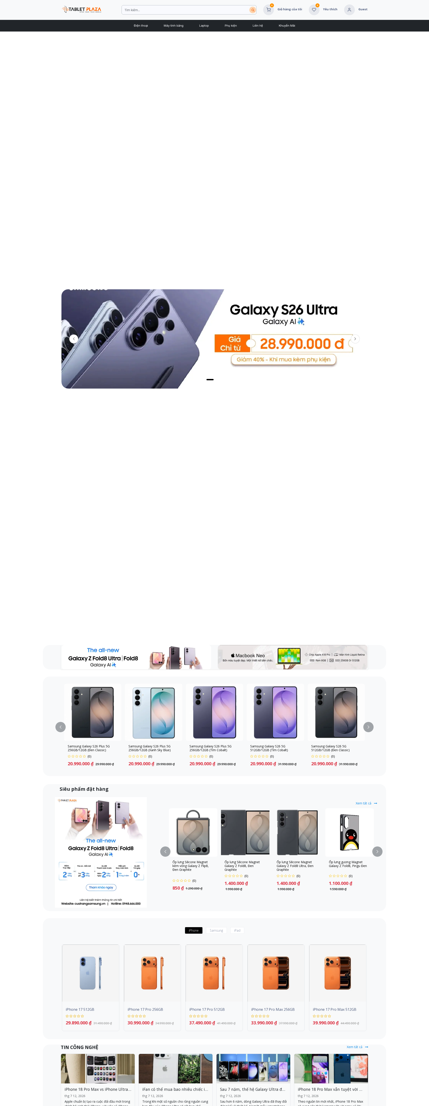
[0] (268, 9)
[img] (355, 339)
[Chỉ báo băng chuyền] (199, 379)
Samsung (216, 930)
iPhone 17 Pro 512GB (207, 1009)
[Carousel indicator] (216, 379)
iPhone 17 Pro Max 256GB (273, 1009)
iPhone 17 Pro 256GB (145, 1009)
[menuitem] (141, 26)
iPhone (194, 930)
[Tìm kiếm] (252, 9)
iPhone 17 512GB (80, 1009)
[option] (214, 727)
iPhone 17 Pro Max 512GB (334, 1009)
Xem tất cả (364, 803)
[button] (63, 727)
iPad (237, 930)
